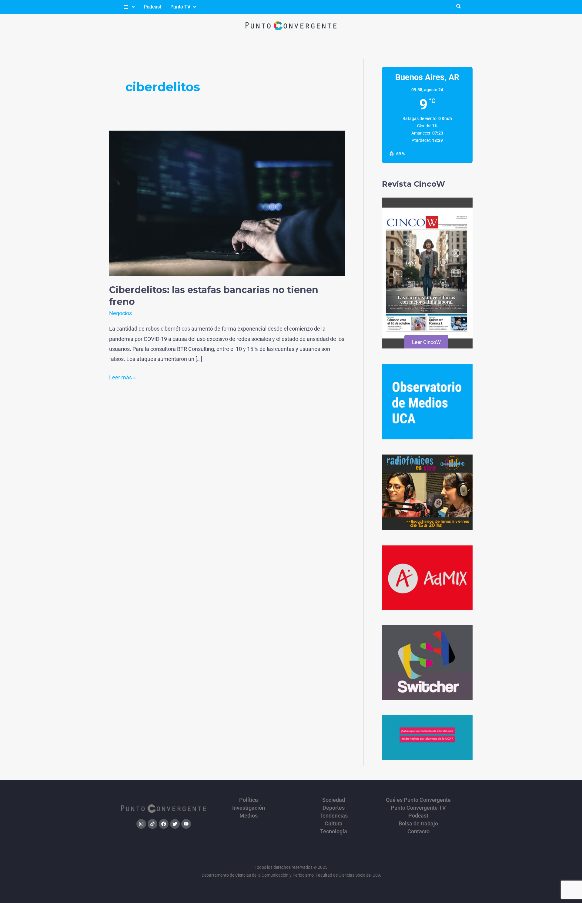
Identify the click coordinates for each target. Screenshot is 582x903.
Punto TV (180, 7)
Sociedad (333, 800)
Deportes (334, 808)
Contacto (418, 831)
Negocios (120, 313)
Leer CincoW (426, 342)
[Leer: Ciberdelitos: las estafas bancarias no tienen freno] (227, 202)
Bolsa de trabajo (418, 823)
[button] (128, 7)
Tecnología (333, 831)
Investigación (248, 808)
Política (248, 800)
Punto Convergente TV (418, 808)
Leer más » (122, 376)
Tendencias (333, 815)
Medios (248, 815)
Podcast (152, 7)
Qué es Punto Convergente (418, 800)
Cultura (334, 823)
